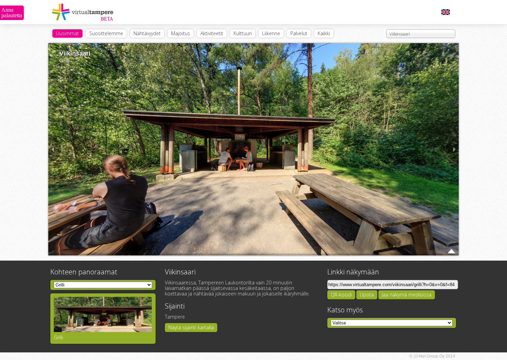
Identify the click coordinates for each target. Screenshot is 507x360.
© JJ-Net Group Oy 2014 (432, 356)
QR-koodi (341, 294)
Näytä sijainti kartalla (191, 327)
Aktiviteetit (211, 33)
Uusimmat (67, 33)
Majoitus (180, 33)
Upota (367, 294)
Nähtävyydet (147, 33)
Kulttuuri (242, 33)
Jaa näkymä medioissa (406, 294)
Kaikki (324, 33)
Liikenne (271, 33)
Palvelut (298, 33)
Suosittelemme (106, 33)
